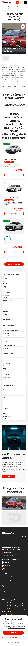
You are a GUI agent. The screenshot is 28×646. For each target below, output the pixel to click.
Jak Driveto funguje (7, 580)
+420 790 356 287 (9, 555)
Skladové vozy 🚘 (7, 615)
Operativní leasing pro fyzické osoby (12, 603)
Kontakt (4, 595)
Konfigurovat (8, 476)
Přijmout (13, 633)
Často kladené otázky (8, 583)
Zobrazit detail (13, 175)
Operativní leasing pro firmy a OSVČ (12, 606)
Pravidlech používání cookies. (16, 628)
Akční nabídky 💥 (7, 612)
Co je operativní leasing (8, 577)
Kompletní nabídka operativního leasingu (14, 609)
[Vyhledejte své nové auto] (17, 2)
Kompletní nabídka (13, 264)
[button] (25, 2)
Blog (3, 586)
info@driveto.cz (8, 553)
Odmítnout (13, 638)
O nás (3, 589)
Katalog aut (5, 592)
